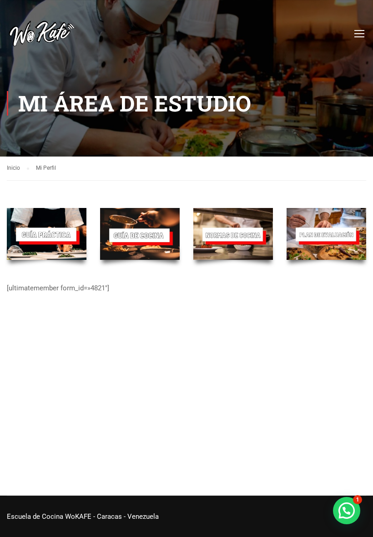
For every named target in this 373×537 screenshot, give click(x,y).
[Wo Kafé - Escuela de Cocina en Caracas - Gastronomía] (42, 37)
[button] (346, 510)
